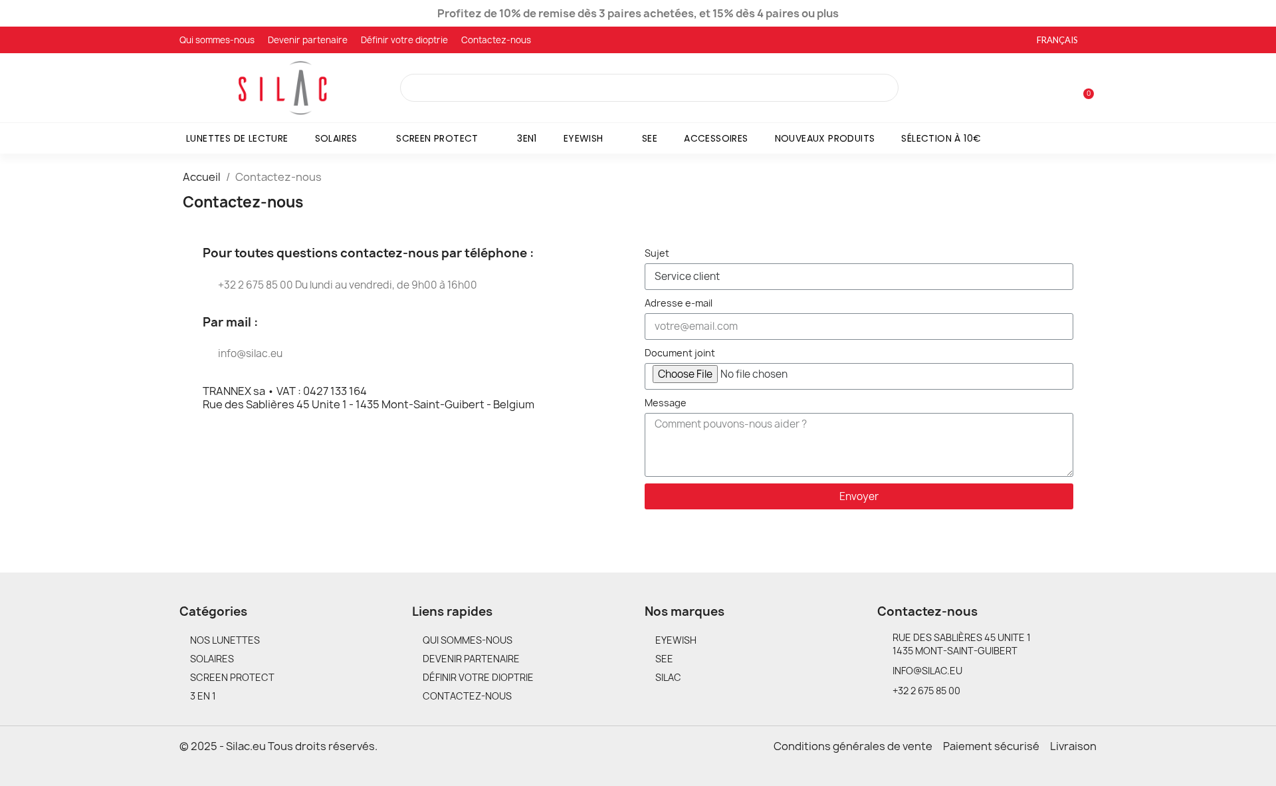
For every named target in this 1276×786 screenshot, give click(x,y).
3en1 (527, 138)
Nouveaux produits (825, 138)
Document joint (680, 352)
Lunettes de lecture (237, 138)
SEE (649, 138)
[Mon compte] (1062, 89)
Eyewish (583, 138)
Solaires (336, 138)
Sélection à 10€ (941, 138)
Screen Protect (437, 138)
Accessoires (716, 138)
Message (666, 402)
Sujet (657, 253)
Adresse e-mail (678, 303)
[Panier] (1083, 87)
